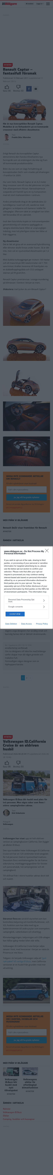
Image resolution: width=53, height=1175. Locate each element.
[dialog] (26, 587)
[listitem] (26, 600)
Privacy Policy (42, 624)
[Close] (47, 551)
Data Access (26, 624)
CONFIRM (15, 614)
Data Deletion (11, 624)
